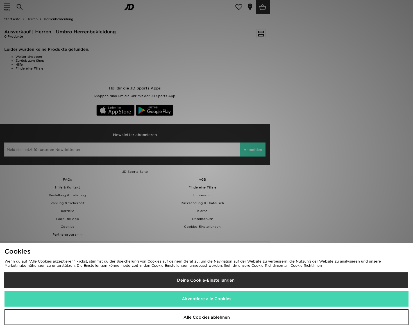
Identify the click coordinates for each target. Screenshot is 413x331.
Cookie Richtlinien (306, 265)
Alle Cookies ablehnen (206, 317)
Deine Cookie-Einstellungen (206, 280)
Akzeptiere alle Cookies (206, 298)
